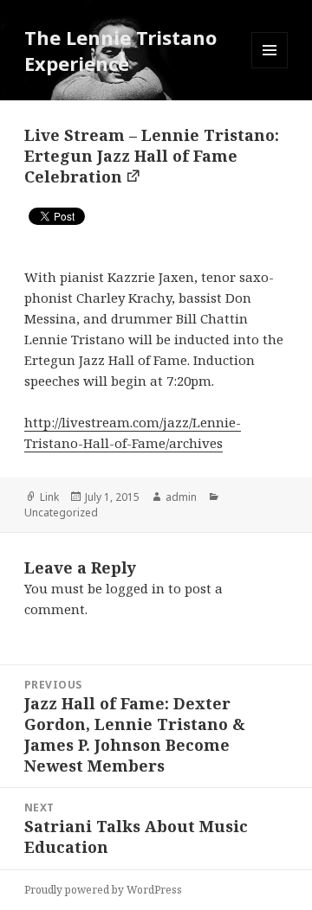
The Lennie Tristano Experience (120, 50)
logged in (135, 588)
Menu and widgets (270, 67)
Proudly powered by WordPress (103, 889)
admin (181, 497)
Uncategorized (61, 512)
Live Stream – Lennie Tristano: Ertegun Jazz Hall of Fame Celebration (151, 156)
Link (49, 497)
